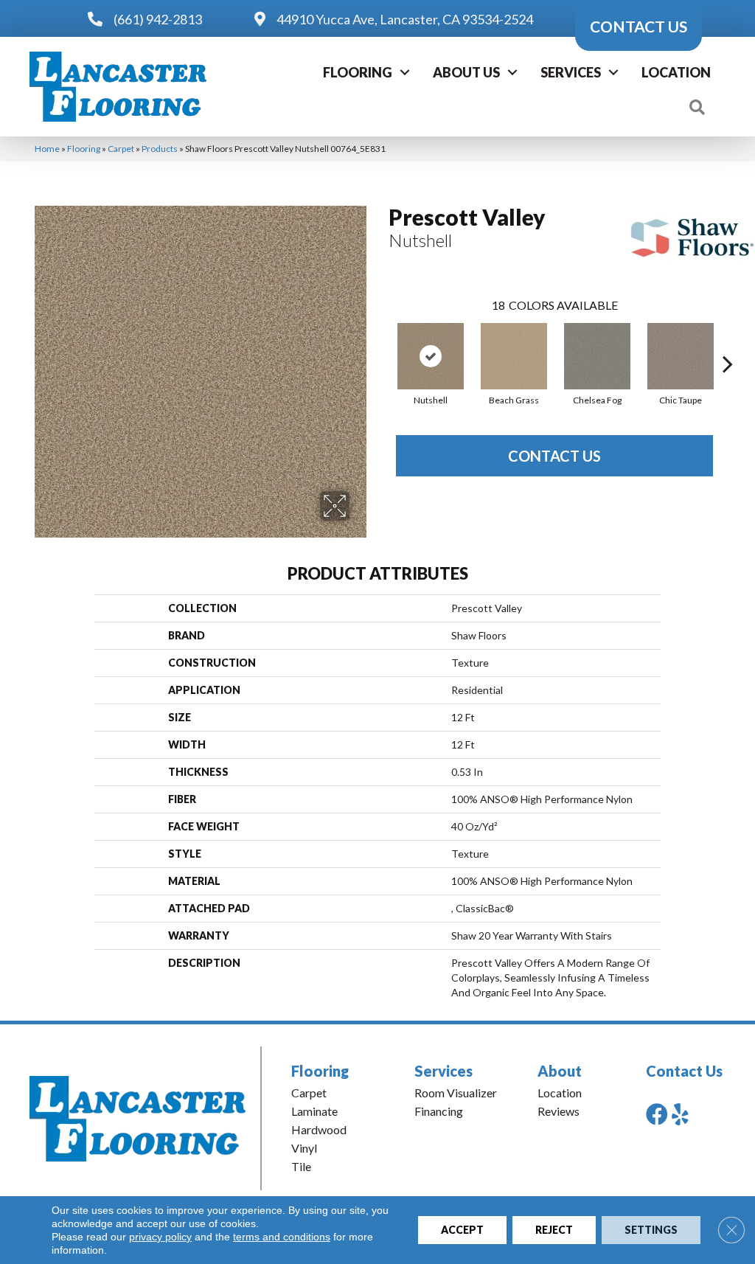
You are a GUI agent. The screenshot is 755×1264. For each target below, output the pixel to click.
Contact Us (554, 456)
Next (728, 341)
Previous (381, 341)
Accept (462, 1229)
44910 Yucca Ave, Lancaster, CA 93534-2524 (404, 19)
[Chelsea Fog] (597, 356)
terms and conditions (281, 1237)
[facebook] (657, 1113)
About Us (466, 72)
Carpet (121, 148)
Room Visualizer (455, 1093)
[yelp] (680, 1113)
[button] (404, 72)
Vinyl (304, 1148)
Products (160, 148)
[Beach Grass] (514, 356)
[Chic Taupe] (680, 356)
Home (47, 148)
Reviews (558, 1111)
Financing (438, 1111)
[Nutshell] (430, 356)
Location (676, 72)
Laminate (314, 1111)
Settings (651, 1229)
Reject (554, 1229)
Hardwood (319, 1129)
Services (570, 72)
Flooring (357, 72)
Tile (301, 1166)
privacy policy (160, 1237)
